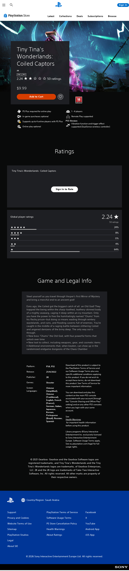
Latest (51, 16)
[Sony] (121, 569)
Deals (80, 16)
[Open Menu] (4, 5)
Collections (65, 16)
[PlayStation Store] (17, 15)
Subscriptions (95, 16)
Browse (112, 16)
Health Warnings (73, 419)
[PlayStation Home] (58, 5)
